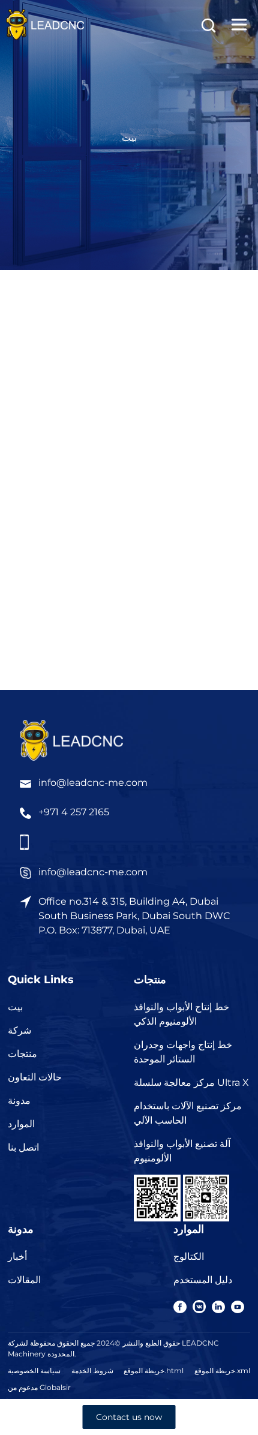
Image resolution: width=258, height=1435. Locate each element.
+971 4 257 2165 (73, 812)
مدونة (19, 1100)
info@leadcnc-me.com (93, 782)
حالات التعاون (35, 1077)
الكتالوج (188, 1256)
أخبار (17, 1256)
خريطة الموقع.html (154, 1370)
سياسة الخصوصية (34, 1370)
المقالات (24, 1280)
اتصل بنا (23, 1147)
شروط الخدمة (92, 1370)
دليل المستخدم (202, 1280)
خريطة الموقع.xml (222, 1370)
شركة (19, 1030)
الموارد (21, 1124)
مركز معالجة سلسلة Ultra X (191, 1082)
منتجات (22, 1053)
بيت (129, 137)
